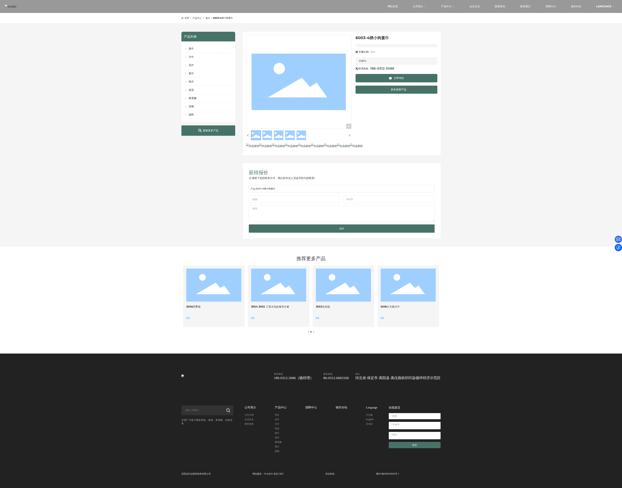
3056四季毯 (193, 306)
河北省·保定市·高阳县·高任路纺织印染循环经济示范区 (398, 378)
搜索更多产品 (210, 130)
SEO (281, 473)
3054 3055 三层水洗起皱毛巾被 (270, 306)
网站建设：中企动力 (263, 473)
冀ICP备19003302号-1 (387, 473)
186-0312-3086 (382, 68)
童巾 (208, 18)
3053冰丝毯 (323, 306)
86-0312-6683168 (336, 378)
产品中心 (197, 18)
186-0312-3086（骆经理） (294, 378)
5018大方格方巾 (390, 306)
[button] (308, 332)
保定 (275, 473)
